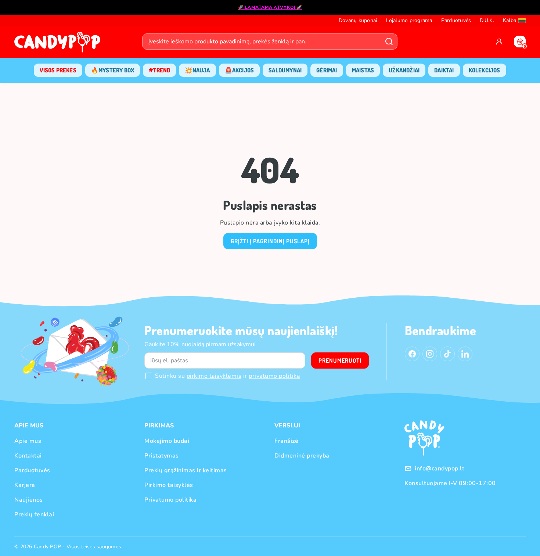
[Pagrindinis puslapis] (59, 44)
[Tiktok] (447, 354)
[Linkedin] (465, 354)
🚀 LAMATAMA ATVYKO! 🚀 (270, 7)
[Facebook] (412, 354)
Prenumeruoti (339, 360)
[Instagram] (429, 354)
